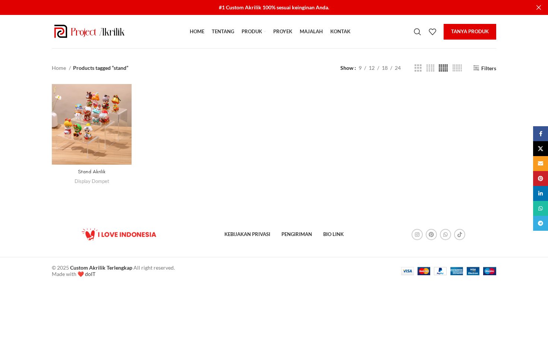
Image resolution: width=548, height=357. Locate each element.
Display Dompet (92, 181)
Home (59, 68)
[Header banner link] (263, 7)
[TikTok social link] (459, 234)
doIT (90, 274)
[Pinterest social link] (431, 234)
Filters (488, 68)
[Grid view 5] (443, 68)
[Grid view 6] (457, 68)
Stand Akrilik (91, 171)
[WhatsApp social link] (445, 234)
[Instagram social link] (417, 234)
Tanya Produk (470, 31)
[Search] (417, 31)
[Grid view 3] (418, 68)
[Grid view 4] (430, 68)
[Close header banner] (538, 7)
